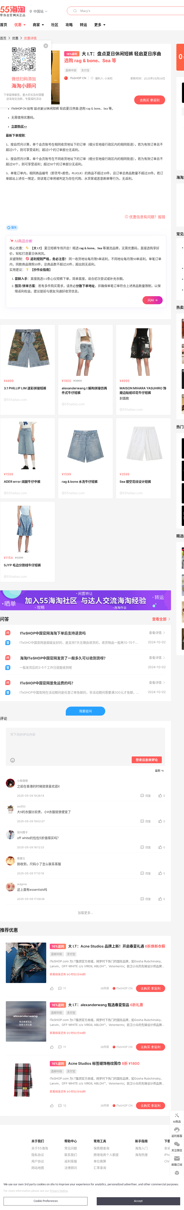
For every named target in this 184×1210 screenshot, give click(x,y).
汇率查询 (100, 1168)
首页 (3, 38)
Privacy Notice (59, 1191)
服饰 (14, 227)
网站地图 (37, 1168)
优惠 (18, 24)
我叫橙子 (22, 832)
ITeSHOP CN (78, 78)
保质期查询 (101, 1148)
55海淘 (13, 11)
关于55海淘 (39, 1148)
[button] (38, 11)
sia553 (21, 806)
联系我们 (70, 1155)
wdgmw (22, 884)
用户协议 (37, 1161)
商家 (36, 24)
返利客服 (70, 1161)
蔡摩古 (21, 858)
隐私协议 (37, 1155)
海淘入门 (141, 1148)
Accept (138, 1201)
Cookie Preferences (46, 1201)
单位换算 (100, 1161)
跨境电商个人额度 (106, 1155)
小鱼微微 (22, 780)
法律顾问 (70, 1168)
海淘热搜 (141, 1155)
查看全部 (159, 619)
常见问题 (70, 1148)
